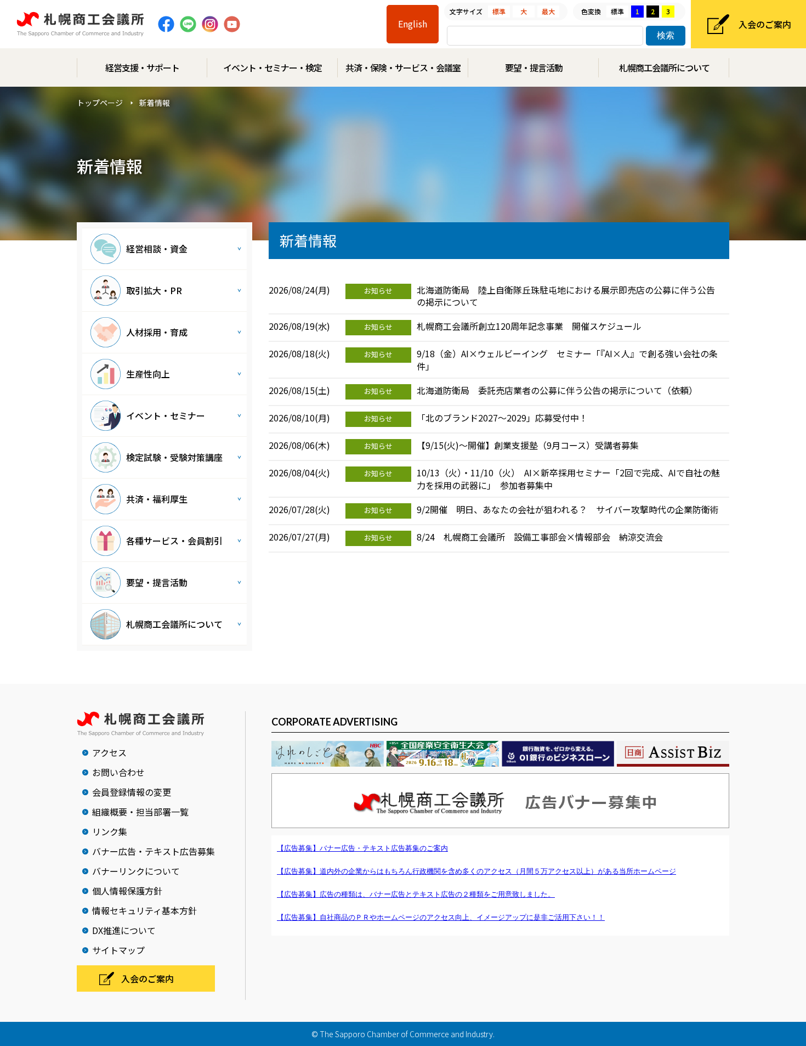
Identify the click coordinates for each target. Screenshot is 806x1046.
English (412, 23)
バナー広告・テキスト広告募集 (153, 851)
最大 (548, 11)
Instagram (210, 24)
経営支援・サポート (142, 67)
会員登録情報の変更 (131, 792)
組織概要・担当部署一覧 (140, 811)
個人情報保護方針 (127, 890)
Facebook (166, 24)
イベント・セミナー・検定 (272, 67)
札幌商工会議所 (80, 24)
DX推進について (124, 930)
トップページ (100, 102)
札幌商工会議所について (664, 67)
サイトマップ (118, 950)
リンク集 (109, 831)
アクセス (109, 752)
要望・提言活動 (534, 67)
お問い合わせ (118, 772)
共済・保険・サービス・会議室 (403, 67)
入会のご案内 (765, 24)
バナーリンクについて (136, 871)
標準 (499, 11)
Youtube (232, 24)
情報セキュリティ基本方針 (144, 910)
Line (188, 24)
